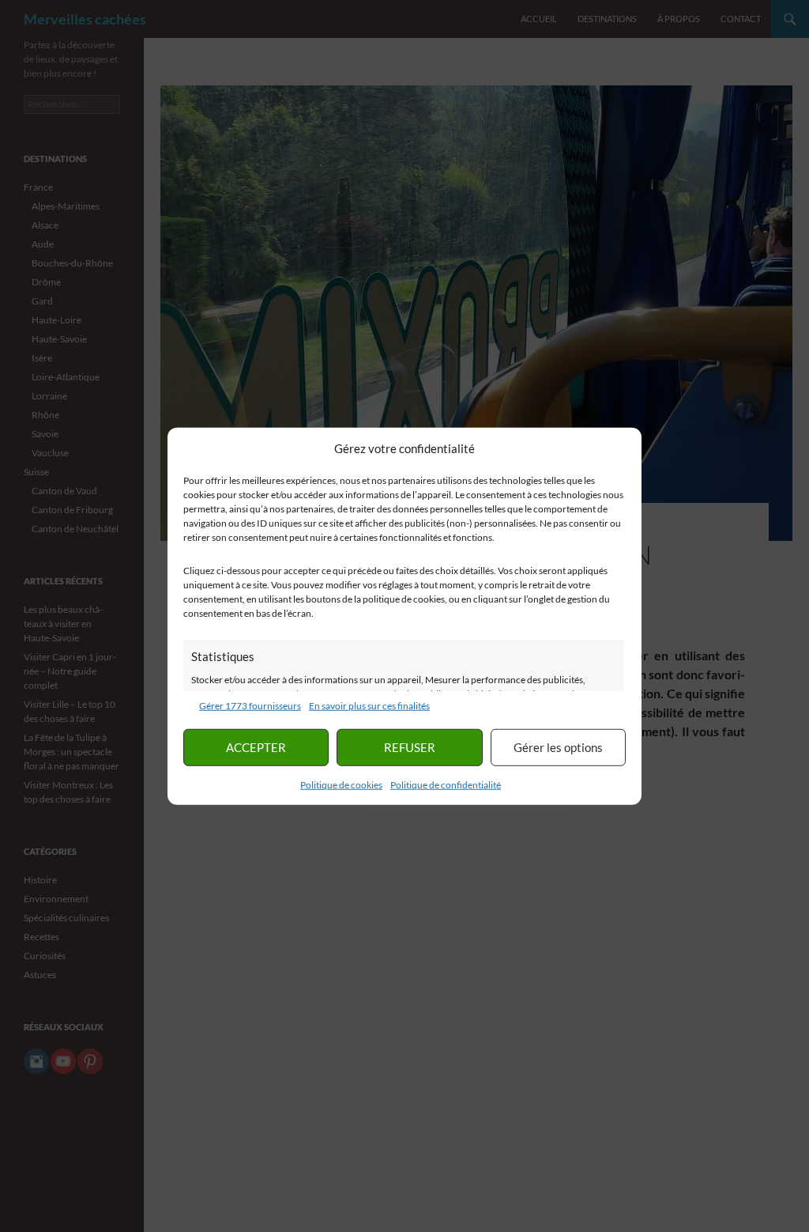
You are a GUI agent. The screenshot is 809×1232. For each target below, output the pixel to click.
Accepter (256, 747)
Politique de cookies (341, 784)
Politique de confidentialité (445, 784)
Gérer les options (558, 747)
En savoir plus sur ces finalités (369, 705)
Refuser (409, 747)
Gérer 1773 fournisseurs (250, 705)
